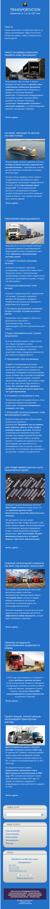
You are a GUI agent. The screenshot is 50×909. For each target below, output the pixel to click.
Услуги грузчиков (12, 834)
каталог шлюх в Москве (34, 895)
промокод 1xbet (34, 896)
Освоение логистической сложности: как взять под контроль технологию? (24, 564)
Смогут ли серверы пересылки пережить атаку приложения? (21, 53)
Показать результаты (25, 878)
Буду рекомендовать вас (18, 871)
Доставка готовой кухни (25, 900)
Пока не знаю (14, 869)
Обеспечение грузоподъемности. (22, 218)
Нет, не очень (14, 867)
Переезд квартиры (13, 831)
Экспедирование (12, 840)
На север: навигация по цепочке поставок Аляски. (22, 134)
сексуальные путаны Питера (19, 896)
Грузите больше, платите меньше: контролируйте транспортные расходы (23, 719)
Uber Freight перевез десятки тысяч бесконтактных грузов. (24, 468)
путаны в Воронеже (35, 893)
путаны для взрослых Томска (18, 893)
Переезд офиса (12, 837)
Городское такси (25, 902)
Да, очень (12, 865)
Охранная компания (25, 903)
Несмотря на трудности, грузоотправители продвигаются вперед (22, 645)
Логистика (9, 843)
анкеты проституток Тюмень (17, 895)
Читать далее (12, 117)
